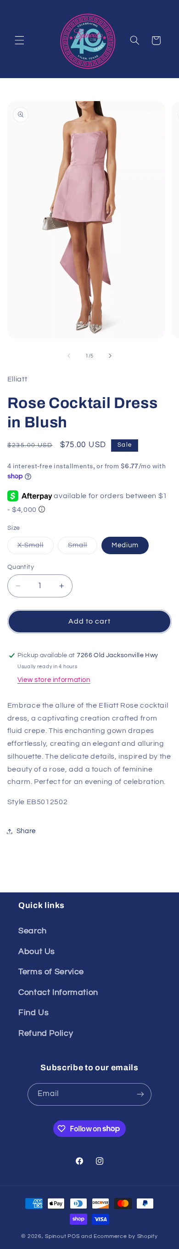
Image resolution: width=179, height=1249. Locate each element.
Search (32, 930)
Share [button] (26, 831)
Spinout (55, 1236)
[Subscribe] (140, 1094)
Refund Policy (45, 1033)
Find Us (33, 1012)
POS (73, 1236)
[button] (19, 40)
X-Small (35, 547)
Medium (125, 545)
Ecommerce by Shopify (126, 1236)
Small (82, 547)
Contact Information (58, 992)
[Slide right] (110, 356)
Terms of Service (51, 971)
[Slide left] (69, 356)
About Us (36, 951)
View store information (53, 679)
